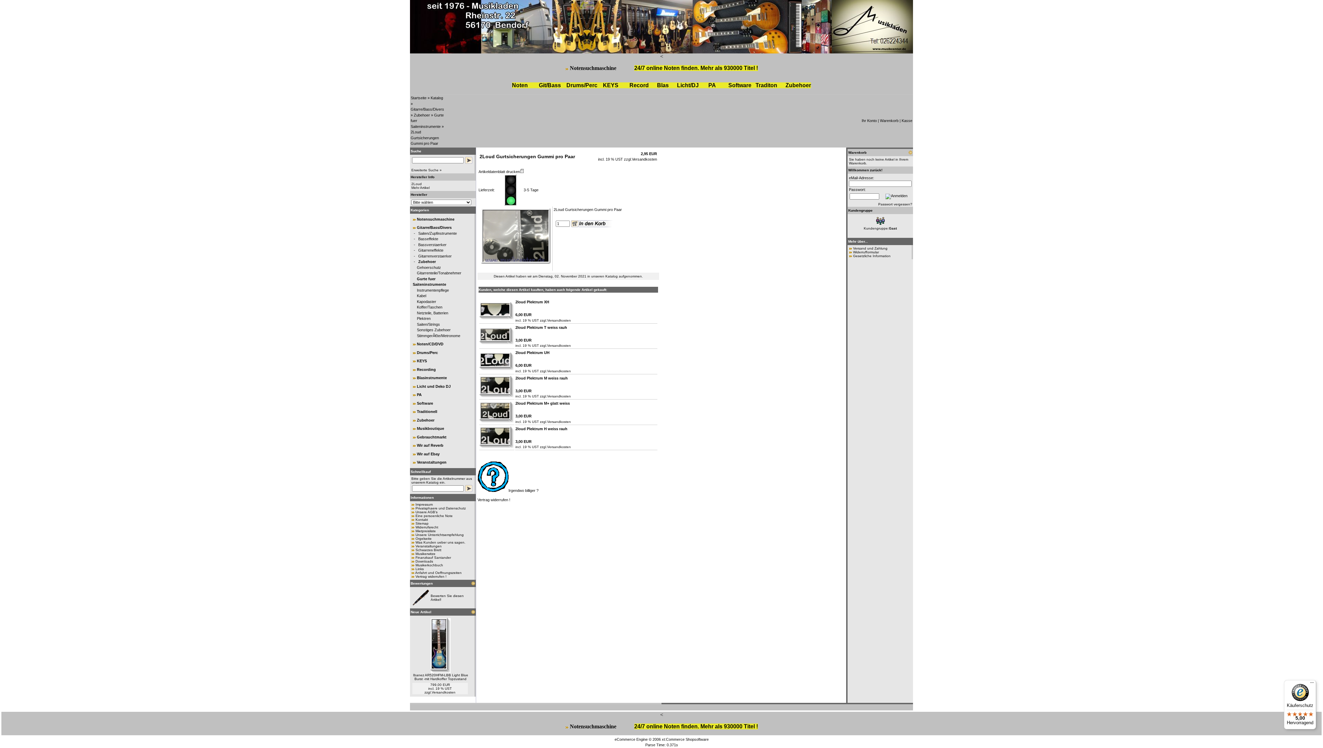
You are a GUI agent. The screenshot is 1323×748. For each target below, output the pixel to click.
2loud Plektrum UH (532, 353)
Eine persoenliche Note (434, 516)
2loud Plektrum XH (532, 302)
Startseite (419, 98)
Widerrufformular (866, 252)
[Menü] (1312, 684)
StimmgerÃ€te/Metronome (438, 336)
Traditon (766, 85)
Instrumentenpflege (433, 290)
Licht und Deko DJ (434, 386)
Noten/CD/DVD (430, 344)
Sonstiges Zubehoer (434, 330)
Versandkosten (443, 692)
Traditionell (427, 412)
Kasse (907, 121)
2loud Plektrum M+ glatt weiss (542, 403)
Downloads (424, 561)
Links (420, 569)
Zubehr (798, 85)
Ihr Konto (869, 121)
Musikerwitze (425, 554)
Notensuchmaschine (593, 68)
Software (739, 85)
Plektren (424, 318)
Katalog (437, 98)
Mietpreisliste (426, 531)
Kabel (421, 296)
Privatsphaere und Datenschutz (441, 508)
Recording (426, 369)
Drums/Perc (581, 85)
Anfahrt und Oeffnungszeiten (438, 573)
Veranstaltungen (432, 462)
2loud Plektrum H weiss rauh (541, 429)
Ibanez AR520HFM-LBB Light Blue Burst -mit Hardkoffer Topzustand (440, 677)
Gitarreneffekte (430, 250)
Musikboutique (430, 428)
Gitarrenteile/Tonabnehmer (439, 273)
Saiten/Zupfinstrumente (437, 233)
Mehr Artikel (420, 188)
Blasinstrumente (432, 378)
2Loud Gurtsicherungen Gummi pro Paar (425, 137)
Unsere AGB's (427, 512)
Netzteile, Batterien (432, 313)
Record (639, 85)
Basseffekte (428, 239)
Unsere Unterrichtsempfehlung (440, 535)
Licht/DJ (688, 85)
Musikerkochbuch (429, 565)
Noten (520, 85)
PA (712, 85)
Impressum (424, 504)
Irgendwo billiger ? (524, 490)
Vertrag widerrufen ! (431, 576)
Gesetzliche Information (872, 256)
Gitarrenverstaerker (435, 256)
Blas (663, 85)
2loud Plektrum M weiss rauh (541, 378)
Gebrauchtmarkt (432, 437)
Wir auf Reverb (430, 445)
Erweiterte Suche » (426, 170)
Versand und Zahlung (870, 248)
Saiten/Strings (428, 324)
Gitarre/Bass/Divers (427, 109)
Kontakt (422, 520)
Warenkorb (889, 121)
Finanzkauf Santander (433, 557)
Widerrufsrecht (427, 527)
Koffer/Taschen (429, 307)
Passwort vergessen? (895, 204)
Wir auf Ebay (428, 454)
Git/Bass (550, 85)
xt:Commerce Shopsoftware (685, 739)
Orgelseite (424, 538)
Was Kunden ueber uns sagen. (440, 542)
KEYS (610, 85)
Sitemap (422, 523)
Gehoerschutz (429, 267)
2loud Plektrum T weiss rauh (541, 327)
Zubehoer (422, 115)
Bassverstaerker (432, 245)
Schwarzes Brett (428, 550)
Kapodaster (426, 302)
